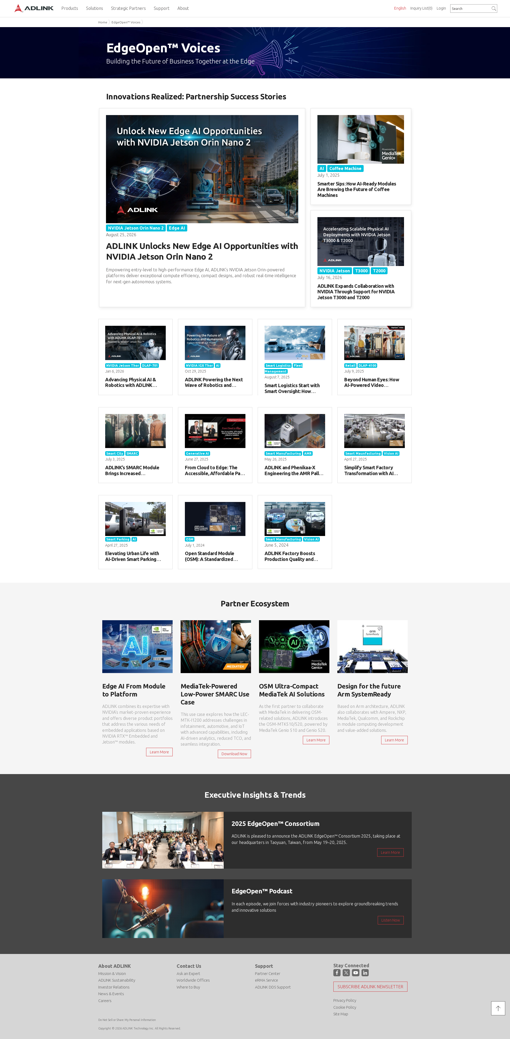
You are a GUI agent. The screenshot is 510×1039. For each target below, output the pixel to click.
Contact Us (189, 966)
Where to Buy (188, 987)
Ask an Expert (188, 973)
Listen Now (390, 920)
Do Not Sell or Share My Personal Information (127, 1019)
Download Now (234, 754)
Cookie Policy (344, 1007)
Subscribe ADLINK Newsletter (370, 986)
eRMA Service (266, 980)
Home (102, 22)
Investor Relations (114, 987)
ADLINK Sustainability (116, 980)
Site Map (340, 1014)
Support (264, 966)
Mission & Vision (112, 973)
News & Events (111, 993)
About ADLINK (114, 966)
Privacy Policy (344, 1000)
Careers (105, 1000)
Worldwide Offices (193, 980)
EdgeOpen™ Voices (126, 22)
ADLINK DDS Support (273, 987)
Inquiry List (421, 8)
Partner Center (267, 973)
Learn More (159, 752)
